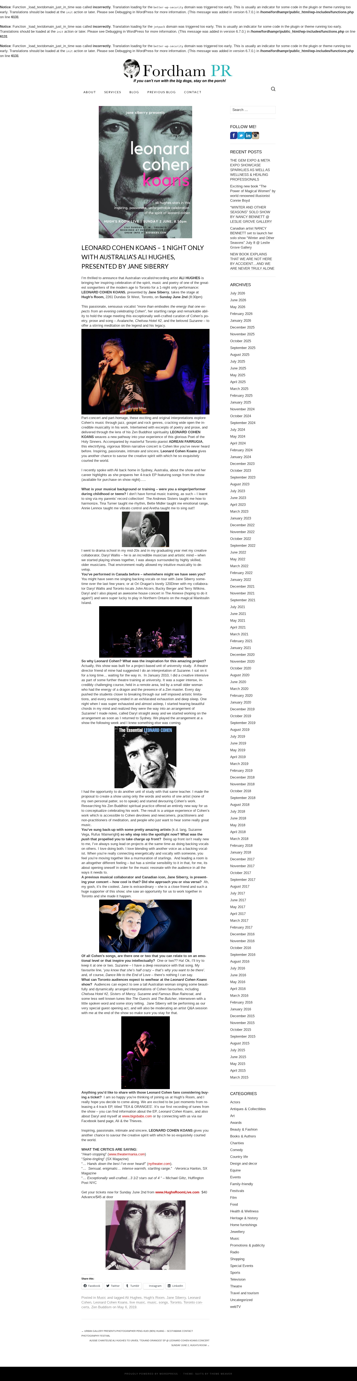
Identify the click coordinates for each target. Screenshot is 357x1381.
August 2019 (239, 730)
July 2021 (237, 607)
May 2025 (237, 375)
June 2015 (238, 1057)
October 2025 (240, 341)
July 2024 (237, 430)
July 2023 (237, 491)
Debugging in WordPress (134, 12)
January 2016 (240, 1009)
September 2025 (242, 348)
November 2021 (242, 593)
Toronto (175, 1302)
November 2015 (242, 1023)
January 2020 (240, 702)
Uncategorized (241, 1300)
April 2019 (238, 757)
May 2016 (237, 982)
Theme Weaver (221, 1374)
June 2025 (238, 368)
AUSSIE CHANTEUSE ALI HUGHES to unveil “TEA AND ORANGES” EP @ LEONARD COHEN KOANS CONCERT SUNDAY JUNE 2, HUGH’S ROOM (149, 1342)
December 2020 (242, 655)
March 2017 (239, 921)
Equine (235, 1170)
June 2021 (238, 614)
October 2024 (240, 416)
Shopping (237, 1259)
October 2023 (240, 471)
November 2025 (242, 334)
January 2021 (240, 648)
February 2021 (241, 641)
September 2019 (242, 723)
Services (112, 92)
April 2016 (238, 989)
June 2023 (238, 498)
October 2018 (240, 791)
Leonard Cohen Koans (110, 1302)
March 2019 (239, 764)
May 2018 (237, 825)
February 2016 (241, 1002)
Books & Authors (243, 1136)
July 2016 (237, 968)
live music (137, 1302)
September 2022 (242, 546)
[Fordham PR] (178, 71)
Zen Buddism (101, 1307)
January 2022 (240, 580)
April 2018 (238, 832)
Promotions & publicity (247, 1245)
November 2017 (242, 866)
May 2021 (237, 621)
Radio (234, 1252)
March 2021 (239, 634)
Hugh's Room (154, 1298)
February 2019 (241, 771)
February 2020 (241, 696)
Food (234, 1204)
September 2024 (242, 423)
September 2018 (242, 798)
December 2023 (242, 464)
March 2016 (239, 996)
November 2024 (242, 409)
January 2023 (240, 518)
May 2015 (237, 1064)
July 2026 (237, 293)
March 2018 (239, 839)
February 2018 (241, 846)
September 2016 (242, 955)
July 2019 (237, 736)
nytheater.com (159, 1164)
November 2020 (242, 661)
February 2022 (241, 573)
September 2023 (242, 477)
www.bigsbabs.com (137, 1116)
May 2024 (237, 436)
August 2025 (239, 355)
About (89, 92)
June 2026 (238, 300)
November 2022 (242, 532)
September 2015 (242, 1036)
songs (163, 1302)
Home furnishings (243, 1225)
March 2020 (239, 689)
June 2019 (238, 743)
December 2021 (242, 586)
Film (233, 1198)
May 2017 (237, 907)
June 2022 (238, 552)
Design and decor (243, 1164)
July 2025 (237, 361)
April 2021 (238, 627)
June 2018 (238, 818)
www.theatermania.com (127, 1154)
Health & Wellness (244, 1211)
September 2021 (242, 600)
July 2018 (237, 811)
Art (232, 1116)
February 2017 (241, 927)
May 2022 (237, 559)
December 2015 (242, 1016)
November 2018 (242, 784)
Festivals (237, 1191)
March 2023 (239, 511)
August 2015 (239, 1043)
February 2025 (241, 396)
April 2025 (238, 382)
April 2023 (238, 505)
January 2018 (240, 852)
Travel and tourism (244, 1293)
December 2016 (242, 934)
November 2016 (242, 941)
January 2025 (240, 402)
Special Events (241, 1266)
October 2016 (240, 948)
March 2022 (239, 566)
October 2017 (240, 873)
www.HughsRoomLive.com (177, 1192)
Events (235, 1177)
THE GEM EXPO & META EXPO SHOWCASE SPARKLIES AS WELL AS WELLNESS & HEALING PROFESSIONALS (250, 169)
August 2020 (239, 675)
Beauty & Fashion (243, 1129)
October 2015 (240, 1030)
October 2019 (240, 716)
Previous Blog (161, 92)
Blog (134, 92)
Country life (239, 1157)
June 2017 (238, 900)
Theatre (236, 1286)
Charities (237, 1143)
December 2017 (242, 859)
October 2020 (240, 668)
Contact (193, 92)
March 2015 (239, 1077)
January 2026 (240, 321)
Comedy (236, 1150)
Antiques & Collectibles (248, 1109)
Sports (235, 1273)
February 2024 (241, 450)
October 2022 (240, 539)
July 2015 (237, 1050)
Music (101, 1298)
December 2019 (242, 709)
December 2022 (242, 525)
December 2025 (242, 327)
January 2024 (240, 457)
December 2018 (242, 777)
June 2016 (238, 975)
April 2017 (238, 914)
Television (237, 1279)
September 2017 (242, 880)
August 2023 (239, 484)
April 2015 (238, 1071)
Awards (236, 1123)
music (152, 1302)
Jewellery (237, 1232)
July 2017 (237, 893)
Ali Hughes (133, 1298)
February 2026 (241, 314)
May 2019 (237, 750)
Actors (235, 1102)
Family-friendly (241, 1184)
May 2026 (237, 307)
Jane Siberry (176, 1298)
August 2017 (239, 886)
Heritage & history (244, 1218)
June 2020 (238, 682)
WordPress (168, 1374)
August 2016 (239, 961)
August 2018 (239, 805)
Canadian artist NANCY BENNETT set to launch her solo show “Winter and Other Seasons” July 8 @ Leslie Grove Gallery (252, 237)
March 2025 (239, 389)
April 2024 (238, 443)
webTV (235, 1307)
